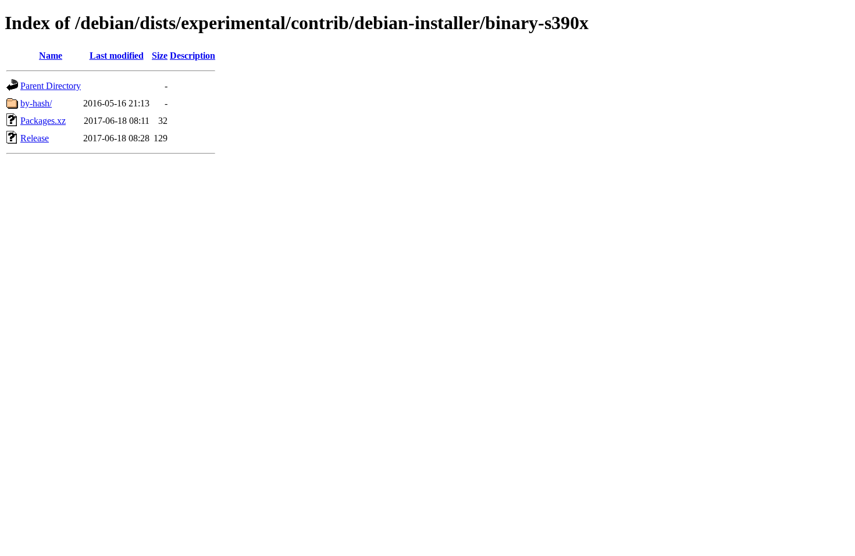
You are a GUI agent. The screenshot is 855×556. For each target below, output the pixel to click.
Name (50, 55)
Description (192, 55)
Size (160, 55)
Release (34, 138)
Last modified (117, 55)
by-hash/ (36, 103)
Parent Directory (50, 86)
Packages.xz (43, 121)
